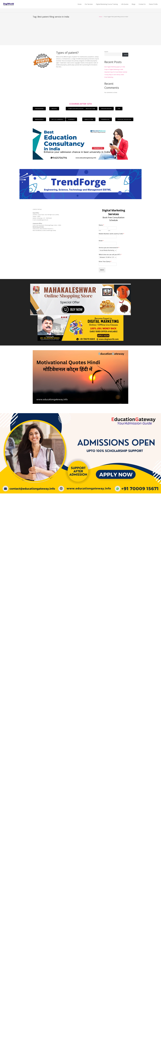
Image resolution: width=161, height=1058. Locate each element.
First (100, 230)
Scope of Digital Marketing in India (113, 69)
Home (100, 16)
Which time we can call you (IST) (110, 254)
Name (101, 225)
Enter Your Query (105, 261)
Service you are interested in (109, 247)
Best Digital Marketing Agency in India (114, 67)
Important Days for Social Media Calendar (115, 72)
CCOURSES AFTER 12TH (80, 103)
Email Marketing (108, 77)
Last (109, 230)
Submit (102, 270)
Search (106, 51)
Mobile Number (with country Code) (111, 234)
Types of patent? (67, 53)
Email (101, 241)
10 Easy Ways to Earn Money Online (114, 74)
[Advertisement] (80, 33)
